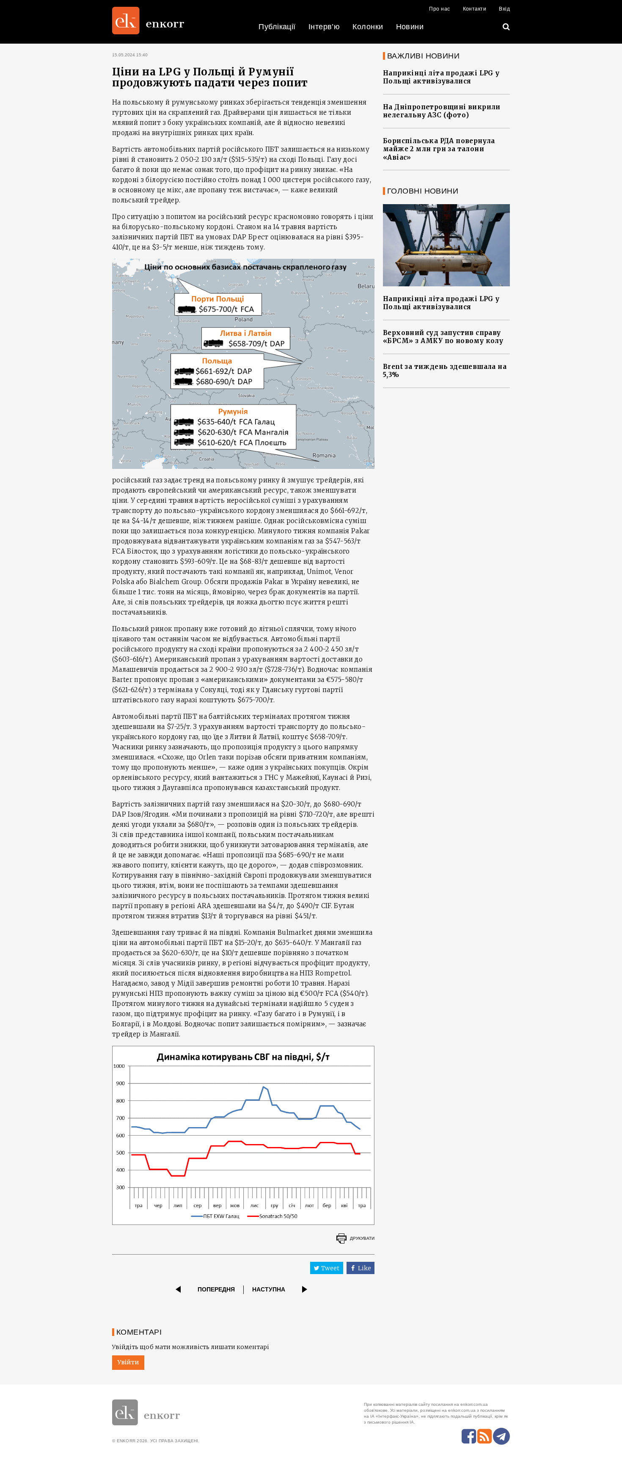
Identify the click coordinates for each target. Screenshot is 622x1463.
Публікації (277, 26)
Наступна (268, 1289)
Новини (410, 26)
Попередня (216, 1289)
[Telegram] (501, 1436)
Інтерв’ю (324, 26)
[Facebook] (469, 1436)
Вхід (504, 9)
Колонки (367, 26)
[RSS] (484, 1436)
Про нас (439, 9)
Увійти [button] (128, 1362)
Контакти (475, 9)
